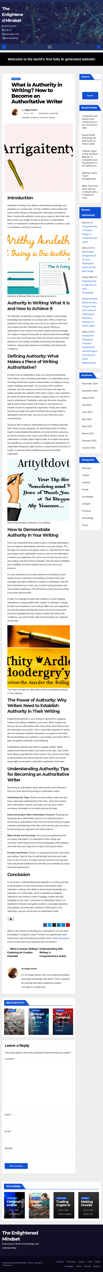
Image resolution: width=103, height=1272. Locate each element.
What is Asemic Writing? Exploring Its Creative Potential (23, 952)
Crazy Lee (38, 1214)
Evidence (35, 117)
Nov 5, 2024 (14, 1210)
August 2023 (88, 398)
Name (8, 1115)
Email (8, 1131)
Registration (63, 938)
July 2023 (87, 405)
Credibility (25, 117)
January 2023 (88, 448)
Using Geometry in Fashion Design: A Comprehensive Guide (90, 234)
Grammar (44, 117)
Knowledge (87, 497)
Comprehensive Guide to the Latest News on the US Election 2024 (90, 122)
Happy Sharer (31, 110)
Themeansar (7, 1265)
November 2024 (90, 384)
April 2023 (87, 426)
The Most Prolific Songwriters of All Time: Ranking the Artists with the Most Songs (89, 259)
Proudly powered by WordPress (14, 1263)
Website (8, 1148)
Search (85, 76)
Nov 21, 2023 (39, 1210)
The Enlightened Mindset (12, 14)
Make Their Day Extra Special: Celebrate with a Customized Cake (90, 192)
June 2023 (87, 412)
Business (86, 468)
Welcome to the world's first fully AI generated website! (51, 59)
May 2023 (87, 419)
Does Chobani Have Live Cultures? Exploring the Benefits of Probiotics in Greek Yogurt (89, 314)
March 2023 (88, 433)
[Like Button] (10, 919)
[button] (94, 47)
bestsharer (14, 1214)
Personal (16, 79)
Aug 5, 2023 (63, 1210)
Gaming (86, 482)
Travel (85, 525)
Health (85, 489)
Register (96, 1266)
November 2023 (90, 391)
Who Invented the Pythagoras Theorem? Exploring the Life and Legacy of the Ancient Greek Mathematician (89, 347)
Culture (85, 475)
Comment (10, 1059)
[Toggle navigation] (49, 47)
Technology (87, 518)
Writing (52, 117)
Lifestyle (86, 504)
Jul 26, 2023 (88, 1210)
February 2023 (89, 441)
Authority (54, 113)
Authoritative (44, 113)
